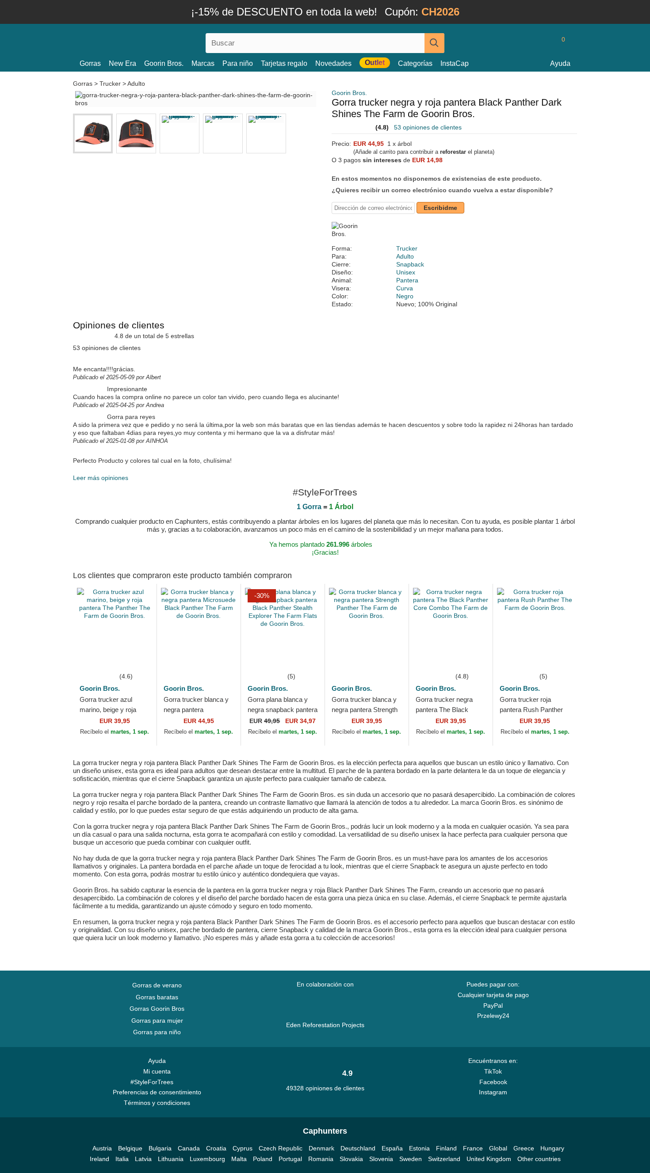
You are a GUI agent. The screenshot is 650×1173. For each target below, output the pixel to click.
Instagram (493, 1092)
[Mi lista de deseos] (543, 43)
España (392, 1148)
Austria (102, 1148)
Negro (404, 296)
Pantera (407, 280)
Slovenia (381, 1158)
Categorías (415, 63)
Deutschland (357, 1148)
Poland (262, 1158)
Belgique (130, 1148)
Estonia (419, 1148)
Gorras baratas (157, 997)
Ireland (99, 1158)
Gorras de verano (157, 985)
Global (498, 1148)
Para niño (237, 63)
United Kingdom (488, 1158)
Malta (239, 1158)
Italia (122, 1158)
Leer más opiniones (100, 477)
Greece (523, 1148)
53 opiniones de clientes (428, 127)
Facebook (493, 1081)
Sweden (410, 1158)
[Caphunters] (157, 41)
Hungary (552, 1148)
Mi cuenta (157, 1071)
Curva (404, 288)
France (473, 1148)
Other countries (539, 1158)
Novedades (333, 63)
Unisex (405, 272)
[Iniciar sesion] (526, 43)
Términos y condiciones (157, 1102)
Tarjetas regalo (284, 63)
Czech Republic (280, 1148)
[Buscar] (434, 43)
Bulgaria (160, 1148)
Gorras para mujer (157, 1020)
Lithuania (171, 1158)
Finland (446, 1148)
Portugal (290, 1158)
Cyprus (242, 1148)
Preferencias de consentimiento (157, 1092)
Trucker (110, 83)
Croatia (216, 1148)
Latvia (143, 1158)
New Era (122, 63)
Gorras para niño (157, 1032)
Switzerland (444, 1158)
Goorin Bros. (164, 63)
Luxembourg (207, 1158)
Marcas (202, 63)
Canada (189, 1148)
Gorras (90, 63)
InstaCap (454, 63)
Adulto (136, 83)
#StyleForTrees (153, 1081)
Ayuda (560, 63)
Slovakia (351, 1158)
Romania (320, 1158)
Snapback (410, 264)
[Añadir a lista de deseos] (136, 657)
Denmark (321, 1148)
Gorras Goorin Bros (157, 1008)
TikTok (493, 1071)
